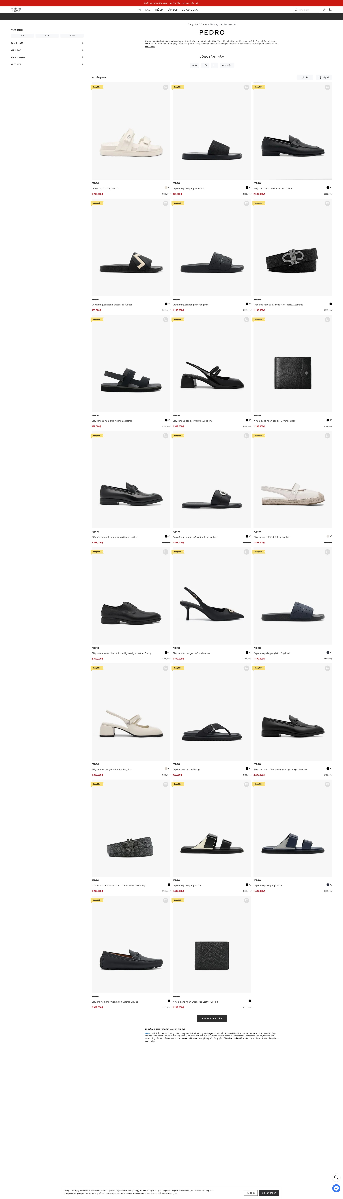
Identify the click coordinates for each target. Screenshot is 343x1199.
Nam (148, 9)
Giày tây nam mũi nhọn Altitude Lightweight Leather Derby (121, 653)
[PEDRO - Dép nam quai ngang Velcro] (212, 828)
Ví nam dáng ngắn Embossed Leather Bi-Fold (195, 1001)
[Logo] (16, 9)
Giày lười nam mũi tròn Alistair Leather (273, 188)
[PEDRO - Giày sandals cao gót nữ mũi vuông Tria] (212, 363)
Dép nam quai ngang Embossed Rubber (112, 304)
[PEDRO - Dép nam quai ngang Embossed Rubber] (131, 247)
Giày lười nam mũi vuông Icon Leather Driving (115, 1001)
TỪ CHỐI (251, 1193)
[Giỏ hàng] (330, 9)
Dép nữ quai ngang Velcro (105, 188)
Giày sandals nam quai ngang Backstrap (112, 420)
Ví (214, 65)
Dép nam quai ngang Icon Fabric (189, 188)
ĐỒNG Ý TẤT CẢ (269, 1193)
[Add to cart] (165, 87)
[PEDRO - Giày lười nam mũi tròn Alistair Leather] (292, 131)
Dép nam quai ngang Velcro (187, 885)
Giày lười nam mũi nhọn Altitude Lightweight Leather (280, 769)
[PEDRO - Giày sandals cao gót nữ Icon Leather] (212, 595)
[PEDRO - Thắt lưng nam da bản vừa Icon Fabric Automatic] (292, 247)
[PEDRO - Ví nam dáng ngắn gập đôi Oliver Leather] (292, 363)
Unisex (72, 35)
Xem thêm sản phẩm (212, 1018)
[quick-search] (336, 1178)
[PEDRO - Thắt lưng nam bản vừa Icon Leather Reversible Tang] (131, 828)
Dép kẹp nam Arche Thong (186, 769)
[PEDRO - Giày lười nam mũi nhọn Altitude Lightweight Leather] (292, 712)
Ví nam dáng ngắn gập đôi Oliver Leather (274, 420)
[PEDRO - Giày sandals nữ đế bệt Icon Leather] (292, 479)
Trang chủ (193, 24)
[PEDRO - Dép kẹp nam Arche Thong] (212, 712)
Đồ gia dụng (190, 9)
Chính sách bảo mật (150, 1193)
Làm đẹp (173, 9)
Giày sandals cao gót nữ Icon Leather (191, 653)
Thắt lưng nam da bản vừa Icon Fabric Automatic (278, 304)
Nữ (139, 9)
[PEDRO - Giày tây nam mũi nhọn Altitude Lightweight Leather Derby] (131, 595)
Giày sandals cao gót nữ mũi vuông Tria (192, 420)
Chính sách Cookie (132, 1193)
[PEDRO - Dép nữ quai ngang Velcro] (131, 131)
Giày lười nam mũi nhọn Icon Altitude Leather (115, 537)
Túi (205, 65)
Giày (194, 65)
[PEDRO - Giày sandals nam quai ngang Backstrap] (131, 363)
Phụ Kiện (227, 65)
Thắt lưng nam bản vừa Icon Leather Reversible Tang (118, 885)
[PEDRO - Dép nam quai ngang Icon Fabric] (212, 131)
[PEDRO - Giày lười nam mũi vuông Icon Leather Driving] (131, 944)
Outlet (204, 24)
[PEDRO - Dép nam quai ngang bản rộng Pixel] (212, 247)
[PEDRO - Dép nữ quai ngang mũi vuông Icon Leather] (212, 479)
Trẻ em (159, 9)
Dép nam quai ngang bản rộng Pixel (191, 304)
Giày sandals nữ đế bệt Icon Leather (271, 537)
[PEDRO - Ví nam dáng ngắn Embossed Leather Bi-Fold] (212, 944)
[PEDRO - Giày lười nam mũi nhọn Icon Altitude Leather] (131, 479)
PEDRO (95, 183)
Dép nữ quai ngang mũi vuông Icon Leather (195, 537)
